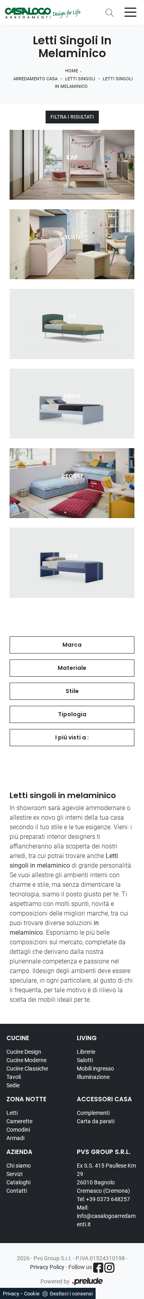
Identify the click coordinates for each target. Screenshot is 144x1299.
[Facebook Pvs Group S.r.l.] (98, 1268)
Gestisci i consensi (71, 1294)
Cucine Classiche (27, 1068)
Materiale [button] (72, 668)
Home (71, 70)
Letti (12, 1113)
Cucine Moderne (26, 1060)
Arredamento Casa (35, 78)
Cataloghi (18, 1182)
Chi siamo (18, 1165)
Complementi (93, 1113)
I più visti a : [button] (72, 737)
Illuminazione (93, 1077)
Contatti (16, 1191)
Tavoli (13, 1077)
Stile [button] (72, 691)
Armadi (15, 1138)
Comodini (18, 1129)
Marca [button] (72, 645)
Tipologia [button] (72, 714)
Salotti (85, 1060)
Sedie (13, 1085)
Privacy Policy (47, 1267)
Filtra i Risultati (72, 117)
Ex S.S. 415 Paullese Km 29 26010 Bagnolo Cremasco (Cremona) (106, 1178)
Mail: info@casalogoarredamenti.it (106, 1215)
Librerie (86, 1052)
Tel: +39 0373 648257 (103, 1199)
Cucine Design (23, 1052)
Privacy (11, 1294)
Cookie (32, 1294)
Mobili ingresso (95, 1068)
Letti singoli (80, 78)
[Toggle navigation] (130, 11)
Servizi (14, 1174)
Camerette (19, 1121)
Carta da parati (95, 1121)
